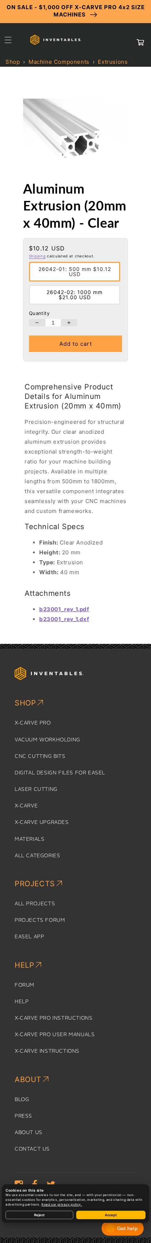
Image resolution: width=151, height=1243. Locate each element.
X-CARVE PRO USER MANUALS (55, 1034)
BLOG (22, 1099)
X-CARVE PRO (33, 723)
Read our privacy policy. (61, 1204)
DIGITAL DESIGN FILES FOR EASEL (60, 773)
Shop (12, 61)
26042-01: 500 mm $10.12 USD (74, 271)
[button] (8, 40)
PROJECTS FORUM (40, 920)
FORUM (24, 985)
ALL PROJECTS (35, 903)
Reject (39, 1215)
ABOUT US (29, 1132)
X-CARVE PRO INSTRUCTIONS (53, 1018)
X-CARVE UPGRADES (42, 822)
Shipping (37, 256)
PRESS (23, 1116)
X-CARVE (26, 805)
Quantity (39, 313)
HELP (22, 1001)
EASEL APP (29, 936)
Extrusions (113, 61)
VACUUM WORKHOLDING (47, 739)
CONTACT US (32, 1149)
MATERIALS (29, 839)
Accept (111, 1215)
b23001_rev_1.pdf (64, 609)
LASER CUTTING (36, 789)
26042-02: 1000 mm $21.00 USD (75, 294)
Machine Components (59, 61)
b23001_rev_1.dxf (64, 619)
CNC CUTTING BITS (40, 756)
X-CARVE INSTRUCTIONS (47, 1051)
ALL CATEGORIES (37, 855)
